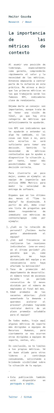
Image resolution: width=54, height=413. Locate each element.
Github (28, 397)
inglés (30, 383)
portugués (16, 383)
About (28, 22)
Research (14, 22)
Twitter (13, 397)
